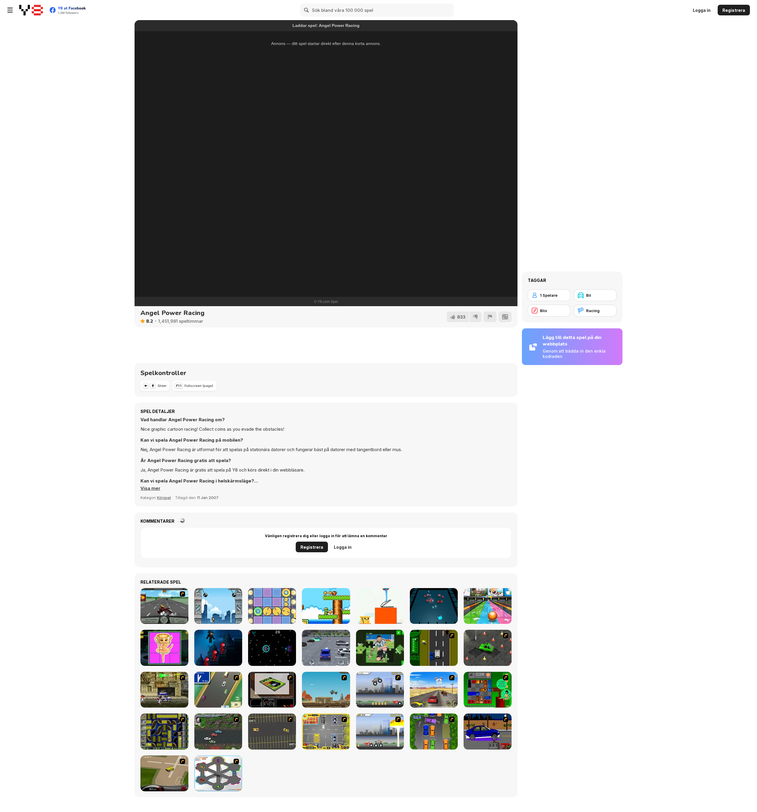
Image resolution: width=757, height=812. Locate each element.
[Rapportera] (489, 316)
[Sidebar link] (10, 10)
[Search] (306, 10)
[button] (150, 488)
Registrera (733, 10)
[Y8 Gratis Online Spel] (31, 10)
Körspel (164, 497)
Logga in (702, 10)
